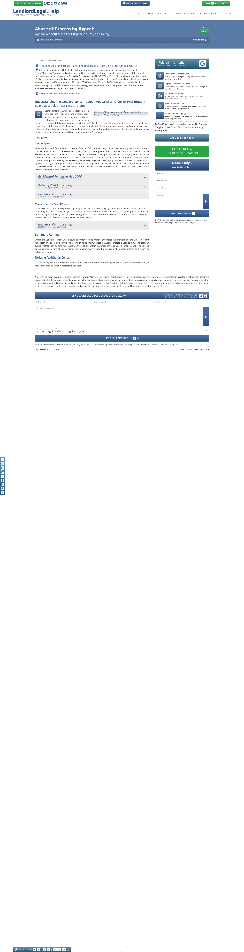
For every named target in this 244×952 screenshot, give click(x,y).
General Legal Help (211, 13)
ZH (197, 297)
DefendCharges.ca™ (44, 73)
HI (197, 295)
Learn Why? (189, 223)
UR (191, 297)
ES (182, 295)
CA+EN (173, 295)
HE (194, 295)
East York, (183, 127)
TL (185, 297)
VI (194, 297)
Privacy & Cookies (189, 349)
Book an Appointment (137, 3)
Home (42, 40)
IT (166, 297)
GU (191, 295)
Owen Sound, (171, 127)
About (140, 13)
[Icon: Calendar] (2, 472)
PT (175, 297)
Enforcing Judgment (185, 13)
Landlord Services (158, 13)
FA (185, 295)
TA (182, 297)
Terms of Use (204, 349)
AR (165, 295)
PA (172, 297)
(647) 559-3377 (79, 88)
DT (179, 295)
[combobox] (122, 330)
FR (188, 295)
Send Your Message (180, 213)
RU (178, 297)
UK (188, 297)
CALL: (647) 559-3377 (182, 137)
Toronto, (203, 124)
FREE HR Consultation (28, 3)
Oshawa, (192, 127)
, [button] (60, 177)
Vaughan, (159, 127)
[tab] (92, 177)
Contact (228, 13)
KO (169, 297)
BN (168, 295)
